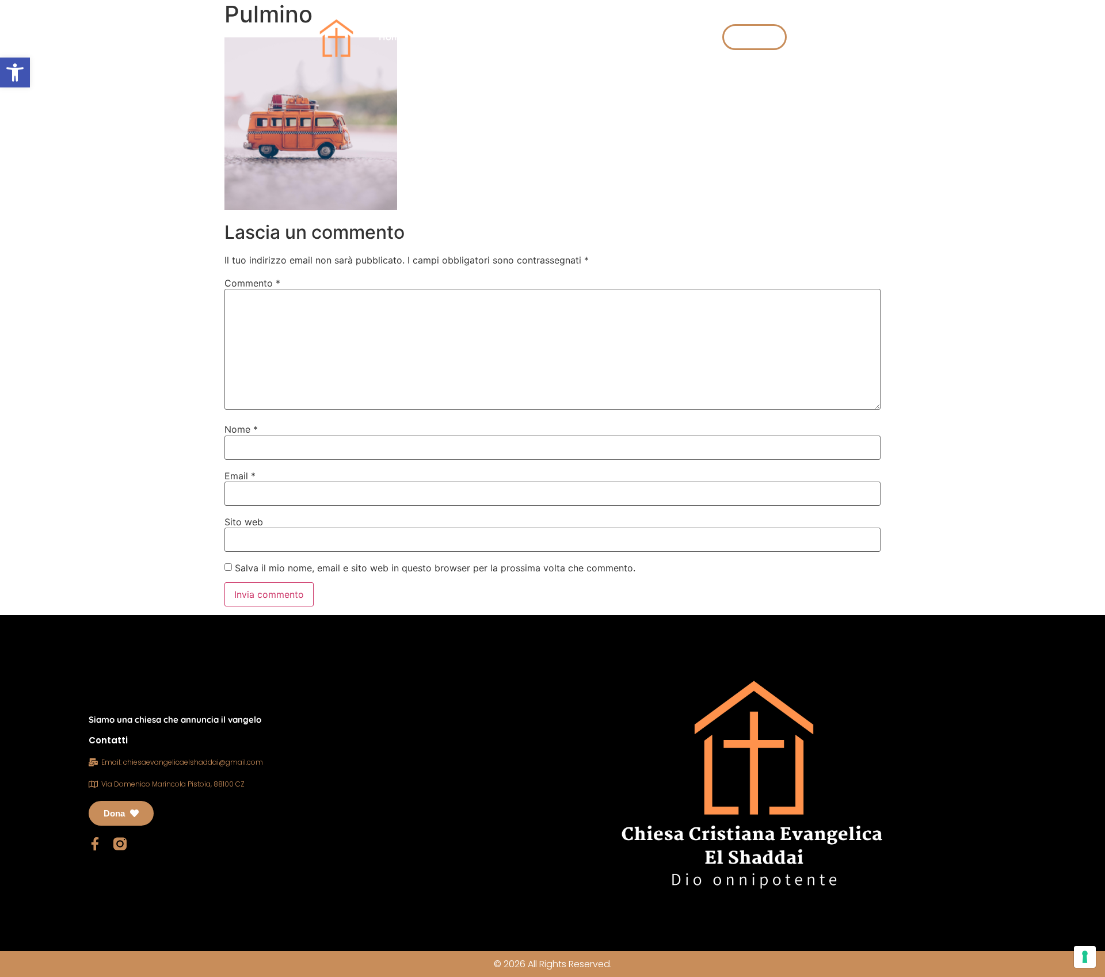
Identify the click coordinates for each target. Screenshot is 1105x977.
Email (240, 475)
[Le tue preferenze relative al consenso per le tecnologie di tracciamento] (1085, 957)
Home (392, 37)
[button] (15, 72)
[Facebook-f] (95, 843)
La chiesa (448, 37)
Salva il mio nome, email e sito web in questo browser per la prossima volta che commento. (435, 568)
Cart (689, 37)
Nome (241, 429)
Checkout (636, 37)
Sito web (243, 521)
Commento (252, 283)
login (582, 37)
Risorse (520, 37)
